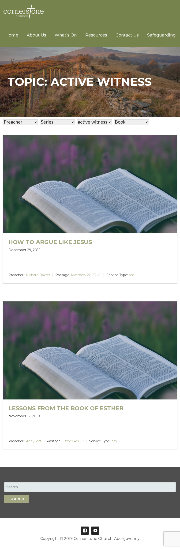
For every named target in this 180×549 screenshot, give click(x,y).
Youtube (95, 531)
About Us (36, 35)
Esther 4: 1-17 (73, 441)
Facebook (85, 531)
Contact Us (127, 35)
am (131, 275)
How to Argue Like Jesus (50, 242)
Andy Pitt (33, 441)
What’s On (66, 35)
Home (11, 35)
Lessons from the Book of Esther (66, 408)
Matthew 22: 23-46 (86, 275)
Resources (96, 35)
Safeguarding (161, 35)
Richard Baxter (38, 275)
